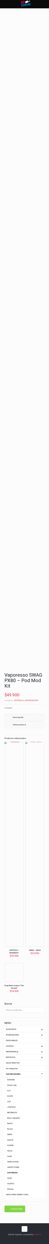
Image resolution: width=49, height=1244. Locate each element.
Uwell (9, 1156)
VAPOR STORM (13, 1167)
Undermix (37, 1234)
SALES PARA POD (13, 1063)
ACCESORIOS (11, 1029)
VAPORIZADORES (31, 700)
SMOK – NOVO (35, 950)
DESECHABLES (12, 1040)
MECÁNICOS (12, 1112)
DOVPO (10, 1096)
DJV (8, 1091)
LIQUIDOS (10, 1046)
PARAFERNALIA (12, 1052)
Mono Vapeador (13, 1118)
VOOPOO (10, 1184)
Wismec (10, 1189)
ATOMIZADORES (12, 1035)
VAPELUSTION (13, 1162)
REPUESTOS (10, 1057)
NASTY (10, 1123)
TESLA (9, 1151)
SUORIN (10, 1145)
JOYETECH (11, 1107)
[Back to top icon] (24, 1229)
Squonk (10, 1140)
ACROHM (11, 1080)
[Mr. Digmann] (25, 4)
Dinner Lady (11, 1085)
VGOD (9, 1178)
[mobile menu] (45, 4)
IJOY (9, 1102)
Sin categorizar (12, 1068)
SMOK (9, 1134)
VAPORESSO (19, 700)
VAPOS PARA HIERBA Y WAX (17, 1195)
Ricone (10, 1129)
